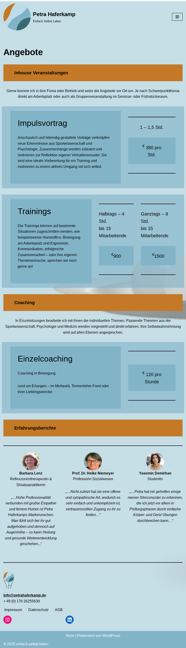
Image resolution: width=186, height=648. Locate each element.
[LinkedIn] (70, 620)
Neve (70, 636)
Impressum (13, 610)
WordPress (111, 636)
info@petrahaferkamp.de (24, 595)
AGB (59, 610)
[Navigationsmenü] (177, 17)
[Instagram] (7, 620)
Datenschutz (38, 610)
